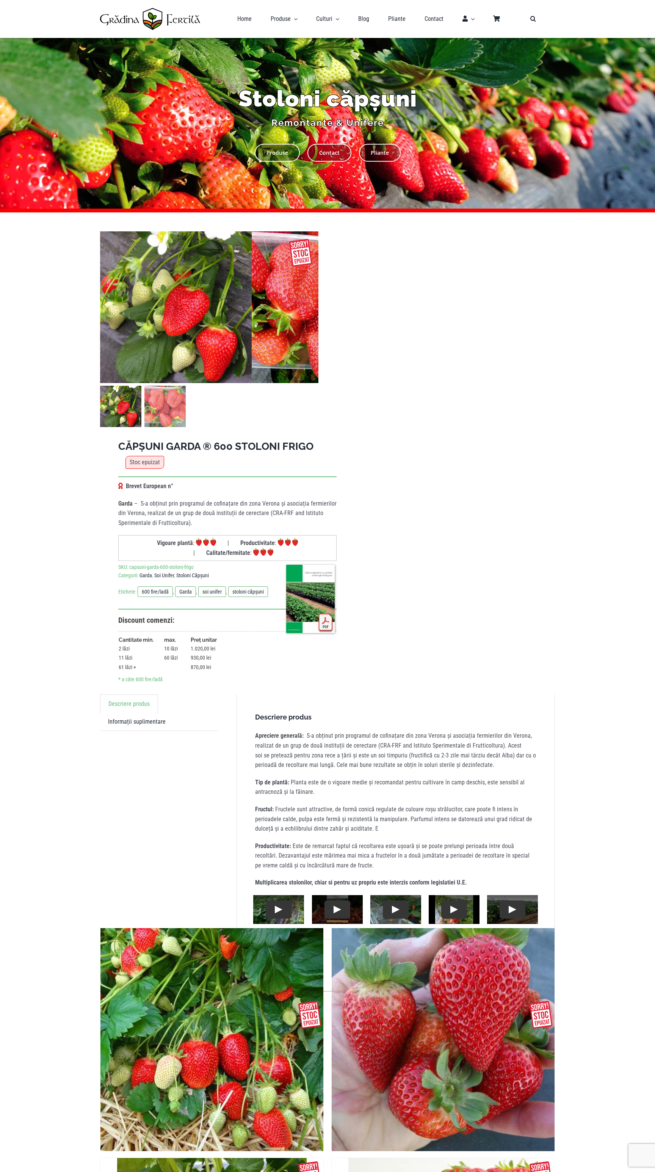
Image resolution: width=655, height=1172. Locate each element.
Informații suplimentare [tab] (137, 721)
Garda (145, 575)
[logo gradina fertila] (150, 10)
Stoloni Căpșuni (192, 575)
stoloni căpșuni (248, 592)
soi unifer (212, 592)
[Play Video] (278, 909)
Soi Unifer (164, 575)
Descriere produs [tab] (129, 703)
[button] (533, 19)
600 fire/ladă (155, 592)
